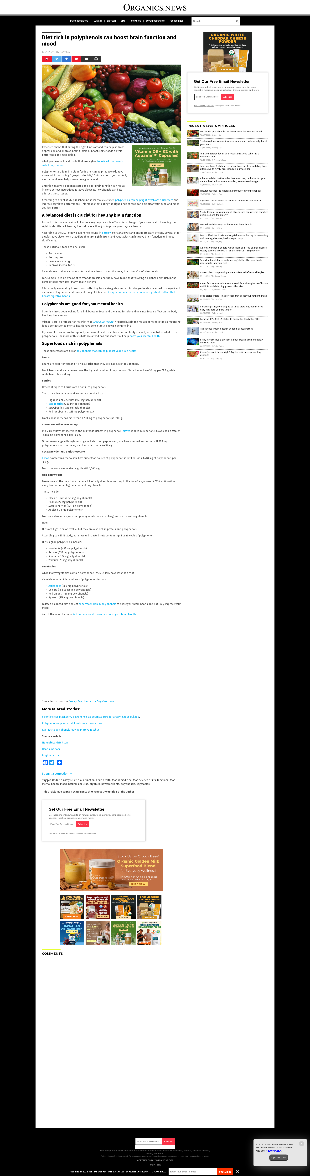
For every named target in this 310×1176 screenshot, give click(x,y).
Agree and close (278, 1157)
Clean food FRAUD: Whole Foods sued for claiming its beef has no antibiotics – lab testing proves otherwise (234, 285)
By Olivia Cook (217, 172)
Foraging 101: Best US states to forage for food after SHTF (230, 319)
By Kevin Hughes (218, 254)
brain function (86, 780)
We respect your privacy (138, 1156)
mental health (50, 783)
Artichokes (54, 585)
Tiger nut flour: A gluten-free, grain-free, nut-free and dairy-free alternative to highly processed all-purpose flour (233, 167)
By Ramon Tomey (219, 276)
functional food (166, 780)
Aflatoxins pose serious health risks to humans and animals (230, 200)
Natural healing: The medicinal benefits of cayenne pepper (230, 190)
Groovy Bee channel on (91, 701)
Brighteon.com (51, 755)
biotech (111, 21)
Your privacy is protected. (59, 833)
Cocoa (45, 458)
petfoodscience (79, 21)
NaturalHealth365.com (55, 742)
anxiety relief (68, 780)
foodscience (176, 21)
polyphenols (128, 783)
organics (135, 21)
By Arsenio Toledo (219, 160)
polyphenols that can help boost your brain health (106, 350)
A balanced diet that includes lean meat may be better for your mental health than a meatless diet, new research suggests (233, 180)
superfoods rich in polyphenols (97, 604)
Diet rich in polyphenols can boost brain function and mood (231, 131)
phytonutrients (110, 783)
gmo (123, 21)
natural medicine (78, 783)
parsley (106, 232)
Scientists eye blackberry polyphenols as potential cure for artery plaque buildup (90, 716)
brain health (103, 780)
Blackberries (56, 403)
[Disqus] (111, 998)
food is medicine (122, 780)
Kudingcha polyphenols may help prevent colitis (70, 729)
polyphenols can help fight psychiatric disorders (144, 200)
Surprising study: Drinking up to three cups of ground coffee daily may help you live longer (231, 308)
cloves (126, 431)
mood (63, 783)
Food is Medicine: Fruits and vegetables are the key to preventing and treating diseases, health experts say (234, 237)
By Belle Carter (218, 346)
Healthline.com (51, 749)
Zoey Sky (65, 52)
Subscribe (225, 1171)
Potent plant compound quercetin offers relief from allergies (232, 272)
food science (140, 780)
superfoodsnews (155, 21)
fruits (152, 780)
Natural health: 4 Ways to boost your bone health (226, 224)
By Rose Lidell (217, 313)
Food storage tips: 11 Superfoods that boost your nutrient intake (233, 296)
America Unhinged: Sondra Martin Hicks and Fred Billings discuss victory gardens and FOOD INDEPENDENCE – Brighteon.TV (233, 249)
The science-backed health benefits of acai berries (226, 328)
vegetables (143, 783)
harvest (97, 21)
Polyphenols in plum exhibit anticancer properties (72, 723)
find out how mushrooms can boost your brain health (104, 614)
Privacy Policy (155, 1165)
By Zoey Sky (217, 135)
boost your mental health (144, 336)
